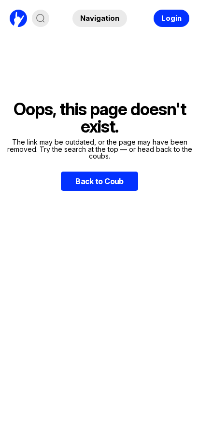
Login (171, 18)
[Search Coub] (40, 18)
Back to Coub (99, 181)
